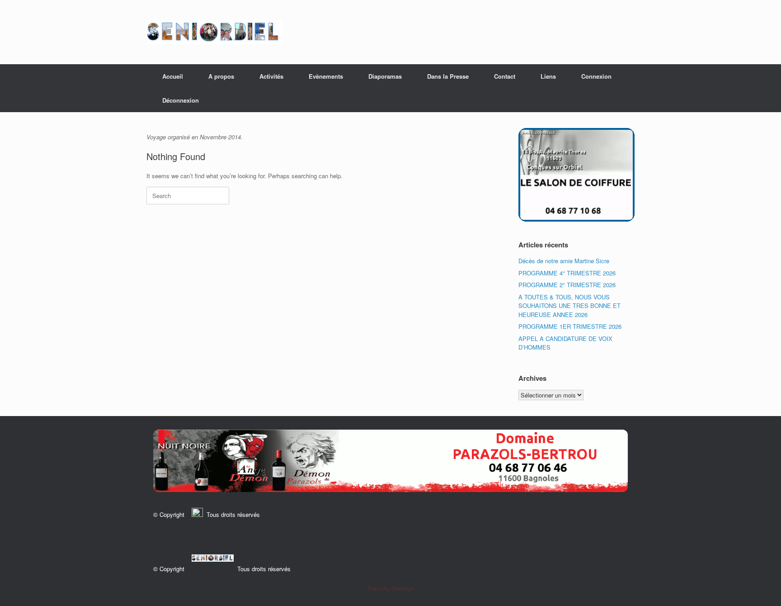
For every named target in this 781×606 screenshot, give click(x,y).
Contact (504, 76)
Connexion (596, 76)
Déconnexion (180, 100)
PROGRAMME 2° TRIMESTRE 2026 (567, 284)
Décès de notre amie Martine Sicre (563, 260)
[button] (390, 461)
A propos (221, 76)
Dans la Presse (448, 76)
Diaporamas (385, 76)
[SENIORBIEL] (214, 32)
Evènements (326, 76)
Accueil (172, 76)
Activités (271, 76)
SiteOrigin (402, 588)
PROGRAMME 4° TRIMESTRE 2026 (567, 273)
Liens (548, 76)
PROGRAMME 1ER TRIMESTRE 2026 (569, 326)
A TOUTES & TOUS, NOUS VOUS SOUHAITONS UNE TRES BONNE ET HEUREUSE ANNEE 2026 (569, 306)
